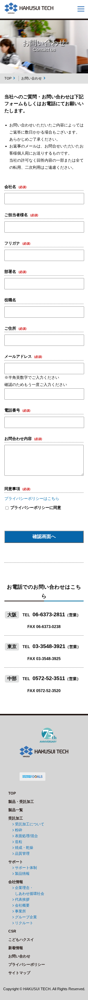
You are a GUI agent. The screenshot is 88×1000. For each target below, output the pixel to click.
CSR (12, 931)
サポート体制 (26, 867)
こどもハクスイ (21, 939)
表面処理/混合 (26, 836)
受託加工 (15, 818)
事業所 (20, 911)
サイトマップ (19, 973)
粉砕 (18, 830)
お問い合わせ (19, 956)
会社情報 (15, 882)
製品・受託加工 (21, 801)
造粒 (18, 842)
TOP (7, 78)
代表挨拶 (22, 899)
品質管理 (22, 853)
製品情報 (22, 873)
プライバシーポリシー (26, 964)
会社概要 (22, 905)
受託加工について (29, 824)
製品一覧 (15, 810)
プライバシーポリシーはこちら (31, 498)
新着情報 (15, 948)
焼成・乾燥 (24, 847)
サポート (15, 862)
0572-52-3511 (49, 678)
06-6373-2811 (49, 614)
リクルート (24, 923)
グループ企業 (26, 917)
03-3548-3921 (49, 646)
